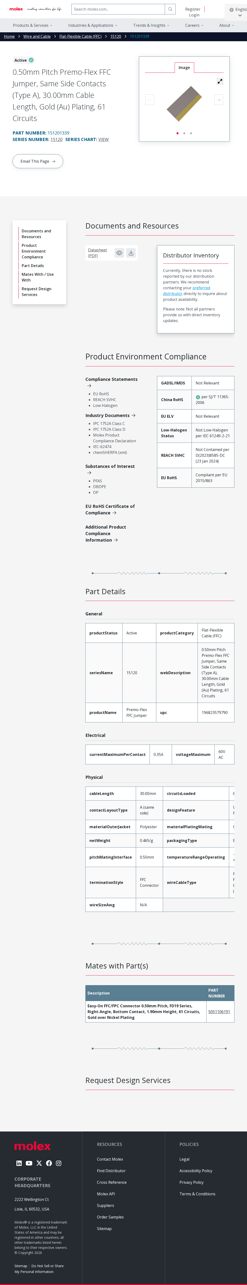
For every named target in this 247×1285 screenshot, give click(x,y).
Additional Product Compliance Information (105, 533)
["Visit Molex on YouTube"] (29, 1163)
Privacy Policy (191, 1182)
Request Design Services (36, 291)
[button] (220, 81)
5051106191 (219, 1011)
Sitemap (20, 1266)
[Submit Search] (170, 9)
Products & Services (30, 25)
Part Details (33, 265)
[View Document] (119, 253)
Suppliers (105, 1205)
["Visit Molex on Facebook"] (49, 1163)
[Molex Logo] (36, 9)
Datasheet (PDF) (97, 252)
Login (194, 15)
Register (192, 9)
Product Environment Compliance (34, 251)
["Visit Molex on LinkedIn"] (19, 1163)
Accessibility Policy (195, 1170)
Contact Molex (110, 1159)
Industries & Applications (90, 25)
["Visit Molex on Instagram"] (58, 1163)
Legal (184, 1159)
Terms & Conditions (197, 1194)
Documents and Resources (36, 233)
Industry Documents (107, 415)
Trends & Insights (149, 25)
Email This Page (35, 161)
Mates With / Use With (38, 277)
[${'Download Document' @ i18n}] (131, 253)
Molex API (106, 1194)
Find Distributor (111, 1170)
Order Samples (110, 1217)
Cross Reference (112, 1182)
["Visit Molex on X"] (39, 1163)
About (224, 25)
